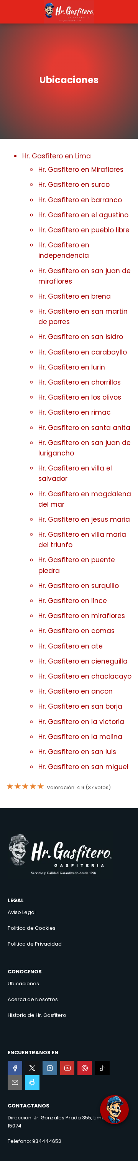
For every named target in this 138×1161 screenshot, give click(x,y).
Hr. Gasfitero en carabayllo (82, 352)
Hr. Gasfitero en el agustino (83, 215)
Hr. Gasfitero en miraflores (81, 615)
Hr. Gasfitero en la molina (80, 736)
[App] (32, 1082)
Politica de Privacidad (35, 944)
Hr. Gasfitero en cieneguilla (83, 661)
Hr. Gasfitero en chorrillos (79, 382)
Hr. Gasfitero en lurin (71, 367)
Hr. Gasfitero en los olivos (79, 397)
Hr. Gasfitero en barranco (80, 200)
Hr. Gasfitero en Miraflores (80, 169)
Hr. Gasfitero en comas (76, 630)
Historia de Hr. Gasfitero (37, 1015)
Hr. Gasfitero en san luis (77, 751)
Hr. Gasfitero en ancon (75, 691)
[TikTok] (102, 1068)
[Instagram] (50, 1068)
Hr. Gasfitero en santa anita (84, 427)
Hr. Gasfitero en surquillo (78, 585)
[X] (32, 1068)
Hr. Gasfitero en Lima (56, 156)
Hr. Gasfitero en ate (70, 646)
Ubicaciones (23, 983)
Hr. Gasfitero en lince (72, 600)
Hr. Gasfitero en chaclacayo (84, 676)
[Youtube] (67, 1068)
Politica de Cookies (32, 928)
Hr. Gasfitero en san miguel (83, 766)
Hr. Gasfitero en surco (74, 184)
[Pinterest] (84, 1068)
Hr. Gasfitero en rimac (74, 412)
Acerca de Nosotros (33, 999)
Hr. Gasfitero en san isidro (80, 336)
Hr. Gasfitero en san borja (80, 706)
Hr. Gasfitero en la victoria (81, 721)
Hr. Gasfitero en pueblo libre (84, 230)
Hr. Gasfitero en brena (74, 296)
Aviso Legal (22, 912)
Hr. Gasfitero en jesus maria (84, 519)
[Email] (15, 1082)
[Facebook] (15, 1068)
